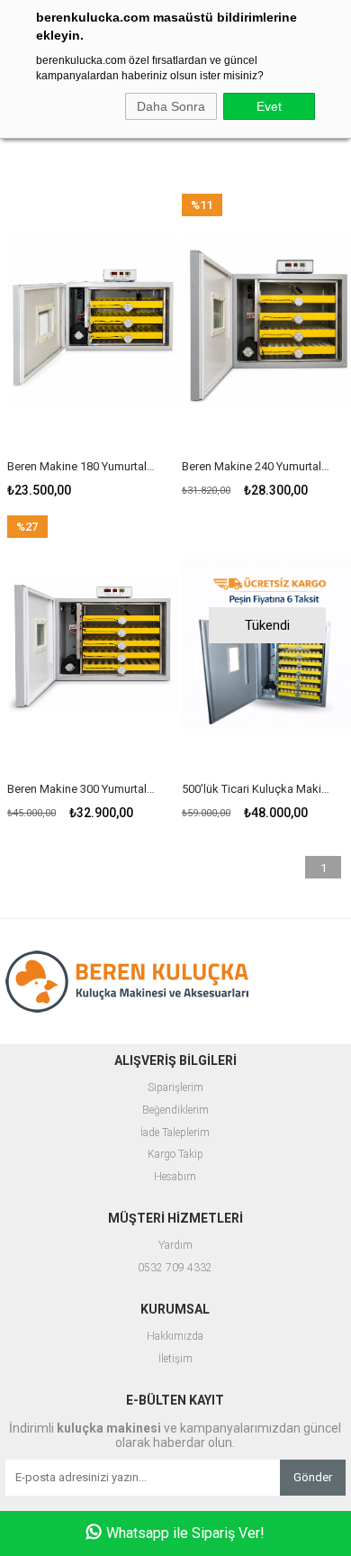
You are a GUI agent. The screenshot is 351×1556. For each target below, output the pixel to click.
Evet (269, 106)
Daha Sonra (171, 106)
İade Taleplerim (175, 1133)
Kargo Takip (175, 1154)
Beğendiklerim (175, 1110)
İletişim (175, 1359)
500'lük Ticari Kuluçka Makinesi (256, 789)
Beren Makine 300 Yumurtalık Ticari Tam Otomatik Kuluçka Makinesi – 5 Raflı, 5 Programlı (81, 789)
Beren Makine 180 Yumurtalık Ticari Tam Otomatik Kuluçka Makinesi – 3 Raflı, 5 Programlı (81, 466)
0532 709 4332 (175, 1268)
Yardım (175, 1245)
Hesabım (175, 1177)
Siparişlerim (175, 1088)
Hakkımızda (175, 1336)
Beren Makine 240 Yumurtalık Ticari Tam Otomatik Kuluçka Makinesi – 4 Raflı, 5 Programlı (256, 466)
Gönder (312, 1477)
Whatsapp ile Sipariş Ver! (185, 1533)
